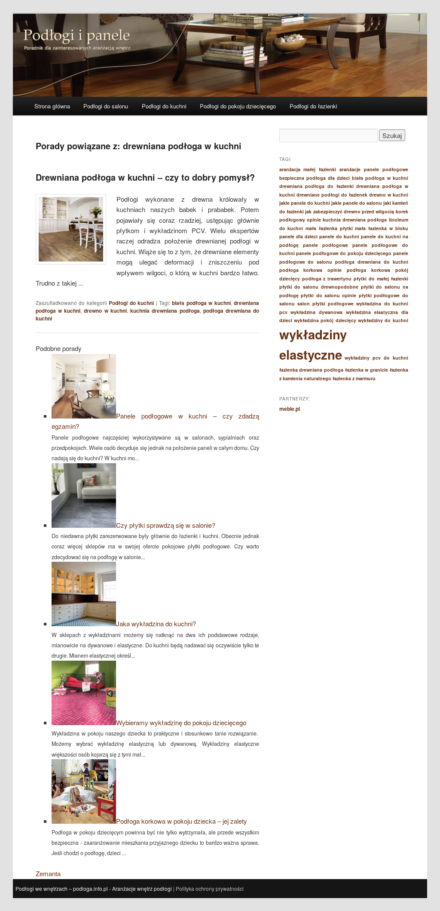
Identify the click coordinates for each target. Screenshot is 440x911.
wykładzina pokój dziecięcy (325, 320)
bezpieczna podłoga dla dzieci (314, 178)
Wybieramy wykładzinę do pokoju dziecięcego (181, 722)
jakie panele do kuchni (304, 203)
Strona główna (52, 106)
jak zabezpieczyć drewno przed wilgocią (349, 211)
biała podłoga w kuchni (201, 303)
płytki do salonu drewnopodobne (318, 286)
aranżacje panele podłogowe (373, 169)
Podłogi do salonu (105, 106)
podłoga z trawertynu (327, 278)
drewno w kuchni (105, 310)
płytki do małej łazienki (381, 278)
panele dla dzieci (298, 236)
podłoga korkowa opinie (310, 270)
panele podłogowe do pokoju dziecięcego (343, 253)
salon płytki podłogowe (325, 303)
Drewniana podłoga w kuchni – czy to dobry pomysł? (145, 177)
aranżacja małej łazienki (307, 169)
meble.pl (289, 408)
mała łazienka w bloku (381, 228)
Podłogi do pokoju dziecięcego (238, 106)
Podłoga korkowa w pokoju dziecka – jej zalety (181, 820)
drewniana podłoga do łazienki (316, 186)
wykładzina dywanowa (316, 312)
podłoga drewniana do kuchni (371, 262)
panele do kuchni (339, 236)
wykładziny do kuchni (383, 320)
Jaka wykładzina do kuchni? (156, 623)
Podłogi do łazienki (313, 106)
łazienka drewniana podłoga (311, 369)
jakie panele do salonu (356, 203)
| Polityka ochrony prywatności (208, 888)
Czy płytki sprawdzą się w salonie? (165, 524)
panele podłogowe (325, 245)
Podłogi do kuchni (164, 106)
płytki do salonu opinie (328, 295)
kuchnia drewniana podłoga (164, 310)
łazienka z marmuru (354, 378)
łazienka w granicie (366, 369)
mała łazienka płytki (329, 228)
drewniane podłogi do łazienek (331, 194)
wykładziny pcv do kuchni (376, 357)
